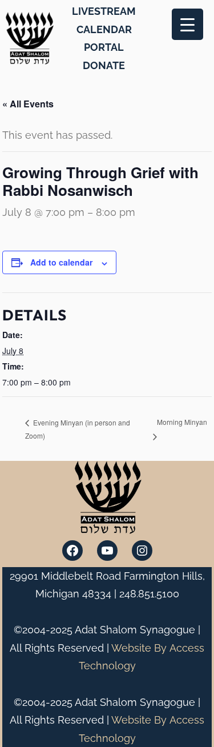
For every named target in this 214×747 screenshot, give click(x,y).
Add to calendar (61, 262)
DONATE (104, 65)
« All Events (28, 103)
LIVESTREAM (104, 11)
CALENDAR (104, 29)
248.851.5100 (149, 594)
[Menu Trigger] (187, 24)
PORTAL (104, 47)
